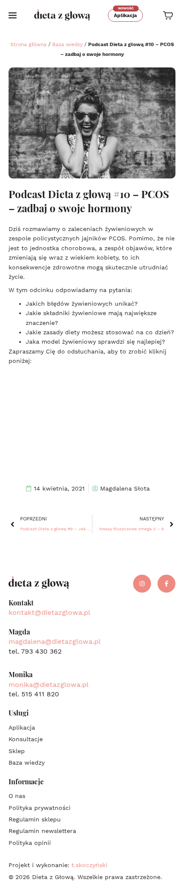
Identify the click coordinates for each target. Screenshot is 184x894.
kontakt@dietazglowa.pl (49, 612)
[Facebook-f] (166, 584)
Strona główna (28, 44)
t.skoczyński (89, 865)
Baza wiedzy (67, 44)
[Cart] (167, 15)
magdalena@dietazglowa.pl (55, 641)
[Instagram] (142, 584)
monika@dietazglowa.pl (49, 685)
